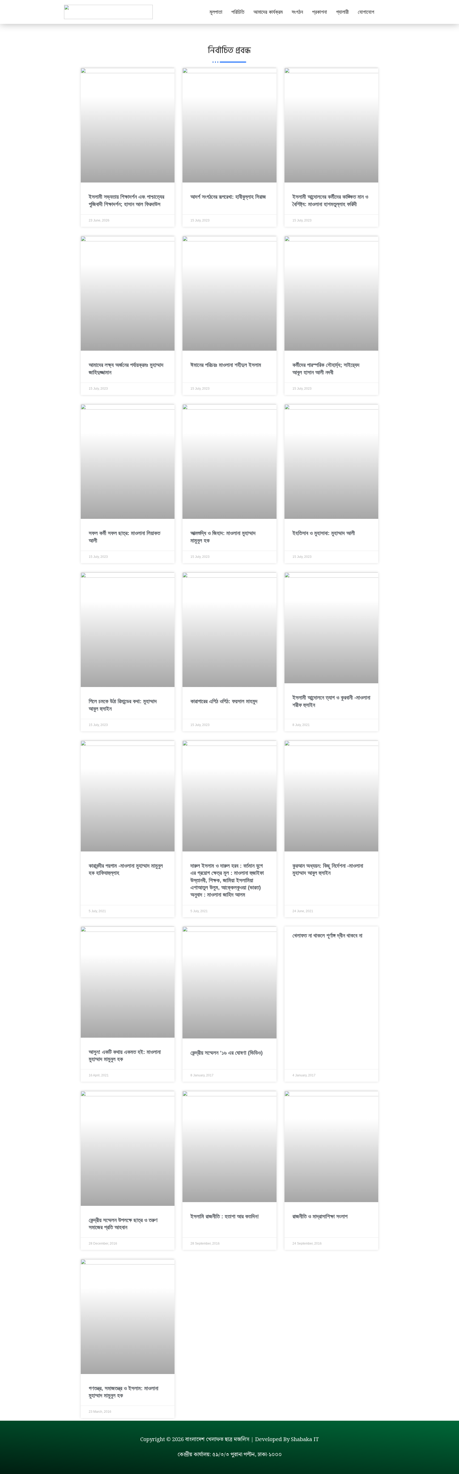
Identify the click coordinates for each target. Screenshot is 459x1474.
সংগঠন (297, 12)
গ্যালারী (342, 12)
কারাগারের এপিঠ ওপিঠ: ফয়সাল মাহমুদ (223, 701)
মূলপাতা (216, 12)
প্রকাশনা (319, 12)
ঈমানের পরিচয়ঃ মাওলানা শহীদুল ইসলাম (225, 365)
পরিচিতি (237, 12)
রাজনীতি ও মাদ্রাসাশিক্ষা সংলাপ (319, 1216)
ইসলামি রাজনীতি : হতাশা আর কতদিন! (224, 1216)
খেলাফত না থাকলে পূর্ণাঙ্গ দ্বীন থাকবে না (327, 935)
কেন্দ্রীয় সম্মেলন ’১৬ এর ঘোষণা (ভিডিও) (226, 1053)
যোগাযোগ (366, 12)
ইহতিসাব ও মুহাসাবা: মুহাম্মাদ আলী (323, 533)
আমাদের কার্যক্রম (268, 12)
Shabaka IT (305, 1439)
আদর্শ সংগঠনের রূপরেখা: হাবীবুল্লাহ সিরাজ (228, 197)
